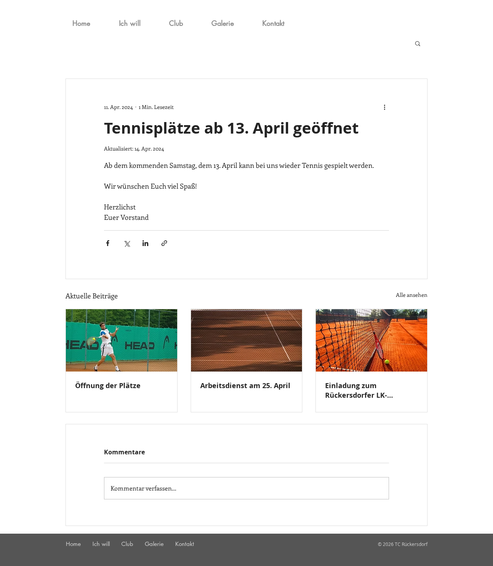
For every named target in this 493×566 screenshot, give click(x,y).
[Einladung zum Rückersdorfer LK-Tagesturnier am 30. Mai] (371, 340)
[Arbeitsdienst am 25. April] (246, 340)
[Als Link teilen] (164, 243)
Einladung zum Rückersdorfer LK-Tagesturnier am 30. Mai (367, 390)
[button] (417, 43)
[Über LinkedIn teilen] (145, 243)
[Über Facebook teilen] (107, 243)
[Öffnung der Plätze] (121, 340)
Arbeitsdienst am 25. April (245, 385)
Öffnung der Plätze (108, 385)
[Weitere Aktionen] (384, 106)
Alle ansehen (412, 294)
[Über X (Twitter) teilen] (126, 243)
